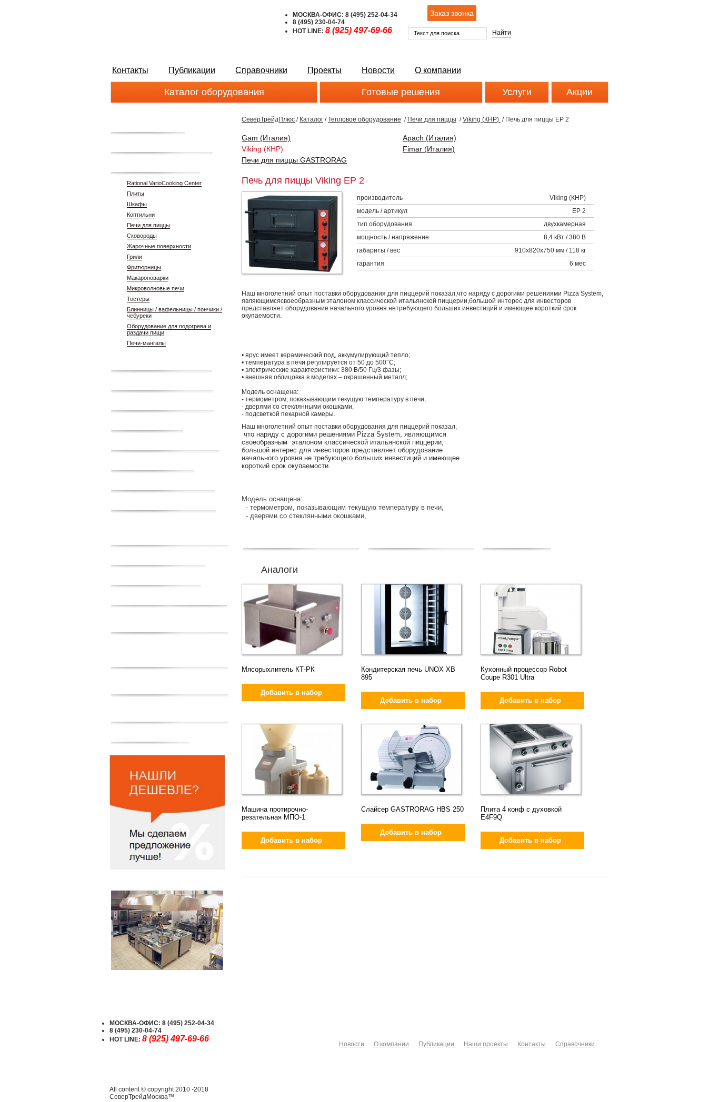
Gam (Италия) (266, 138)
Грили (134, 257)
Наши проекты (486, 1044)
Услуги (517, 92)
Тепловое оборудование (364, 119)
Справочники (261, 70)
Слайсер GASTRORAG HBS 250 (412, 809)
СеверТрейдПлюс (268, 119)
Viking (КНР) (482, 119)
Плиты (135, 193)
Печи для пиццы (148, 225)
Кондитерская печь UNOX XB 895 (408, 673)
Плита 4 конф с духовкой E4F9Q (521, 813)
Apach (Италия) (429, 138)
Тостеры (138, 299)
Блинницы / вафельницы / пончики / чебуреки (174, 312)
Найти (501, 32)
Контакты (130, 70)
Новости (378, 70)
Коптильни (141, 214)
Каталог (311, 119)
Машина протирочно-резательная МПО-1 (275, 813)
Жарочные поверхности (159, 246)
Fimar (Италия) (429, 149)
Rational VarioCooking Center (164, 183)
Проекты (324, 70)
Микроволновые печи (155, 288)
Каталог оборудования (214, 92)
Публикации (191, 70)
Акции (579, 92)
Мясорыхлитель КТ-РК (278, 669)
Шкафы (137, 204)
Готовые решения (401, 92)
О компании (438, 70)
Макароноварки (147, 278)
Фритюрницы (144, 267)
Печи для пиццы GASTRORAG (294, 160)
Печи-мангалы (146, 343)
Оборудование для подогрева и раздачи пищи (169, 329)
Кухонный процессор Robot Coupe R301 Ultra (524, 673)
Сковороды (142, 235)
